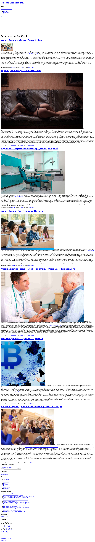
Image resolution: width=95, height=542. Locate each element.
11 (9, 526)
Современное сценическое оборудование (13, 495)
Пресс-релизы (6, 487)
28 (3, 531)
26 (11, 529)
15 (4, 528)
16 (6, 528)
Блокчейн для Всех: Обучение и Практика (22, 338)
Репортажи (6, 488)
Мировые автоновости (8, 485)
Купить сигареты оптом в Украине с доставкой (14, 503)
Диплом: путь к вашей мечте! (10, 501)
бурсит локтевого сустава (55, 325)
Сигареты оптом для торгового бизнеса (12, 498)
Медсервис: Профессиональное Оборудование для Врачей (29, 148)
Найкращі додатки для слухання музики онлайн (14, 511)
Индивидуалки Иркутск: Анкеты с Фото (21, 70)
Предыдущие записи (6, 467)
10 (8, 526)
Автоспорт (5, 480)
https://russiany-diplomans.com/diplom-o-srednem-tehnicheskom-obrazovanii (41, 447)
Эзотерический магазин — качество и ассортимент (15, 500)
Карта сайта (6, 12)
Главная (5, 11)
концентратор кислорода (19, 196)
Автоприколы (6, 479)
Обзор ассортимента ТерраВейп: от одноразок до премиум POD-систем (20, 496)
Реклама (5, 14)
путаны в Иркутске (76, 133)
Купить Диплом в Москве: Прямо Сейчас (21, 40)
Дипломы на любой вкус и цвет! (11, 493)
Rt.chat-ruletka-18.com (6, 516)
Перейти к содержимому (6, 9)
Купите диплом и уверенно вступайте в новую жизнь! (16, 507)
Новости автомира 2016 (12, 2)
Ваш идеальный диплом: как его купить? (13, 506)
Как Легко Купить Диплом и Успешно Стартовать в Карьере (31, 406)
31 (8, 531)
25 (9, 529)
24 (8, 529)
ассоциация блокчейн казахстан (16, 391)
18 (9, 528)
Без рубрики (31, 67)
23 (6, 529)
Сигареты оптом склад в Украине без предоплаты (15, 508)
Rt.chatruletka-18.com (5, 540)
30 (6, 531)
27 (1, 531)
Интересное (6, 484)
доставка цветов (4, 474)
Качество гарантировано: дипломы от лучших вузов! (15, 505)
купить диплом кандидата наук (30, 53)
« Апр (2, 532)
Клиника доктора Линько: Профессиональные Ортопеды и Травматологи (38, 269)
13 (1, 528)
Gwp (22, 67)
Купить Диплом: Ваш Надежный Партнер (22, 211)
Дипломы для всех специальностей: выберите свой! (15, 497)
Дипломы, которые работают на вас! (12, 510)
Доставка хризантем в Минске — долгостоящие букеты (16, 502)
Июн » (9, 532)
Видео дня (5, 483)
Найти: (2, 468)
